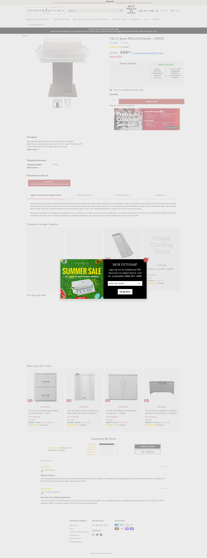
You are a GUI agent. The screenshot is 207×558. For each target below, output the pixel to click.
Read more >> (33, 149)
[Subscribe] (139, 283)
